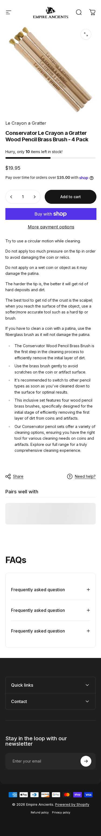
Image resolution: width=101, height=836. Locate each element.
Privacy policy (61, 812)
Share (18, 476)
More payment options (51, 227)
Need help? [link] (85, 476)
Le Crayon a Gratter (25, 123)
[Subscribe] (86, 761)
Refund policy (40, 812)
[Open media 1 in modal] (86, 34)
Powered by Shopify (72, 804)
